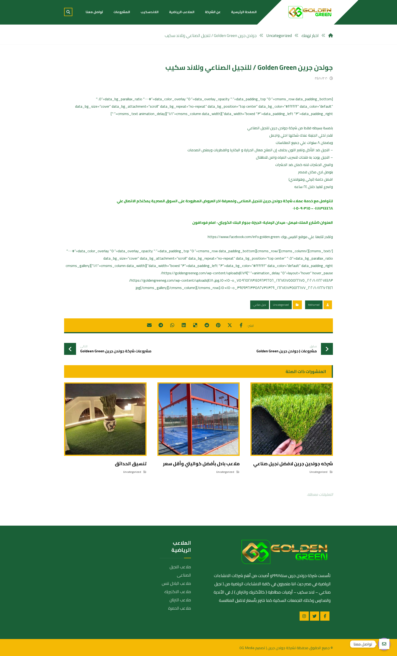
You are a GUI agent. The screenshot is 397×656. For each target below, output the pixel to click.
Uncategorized (281, 304)
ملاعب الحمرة (179, 608)
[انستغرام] (304, 616)
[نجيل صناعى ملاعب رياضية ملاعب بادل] (310, 12)
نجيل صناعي (259, 304)
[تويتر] (314, 616)
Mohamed (314, 304)
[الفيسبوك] (324, 616)
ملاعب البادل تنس (176, 583)
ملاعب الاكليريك (177, 591)
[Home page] (330, 35)
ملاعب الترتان (180, 600)
